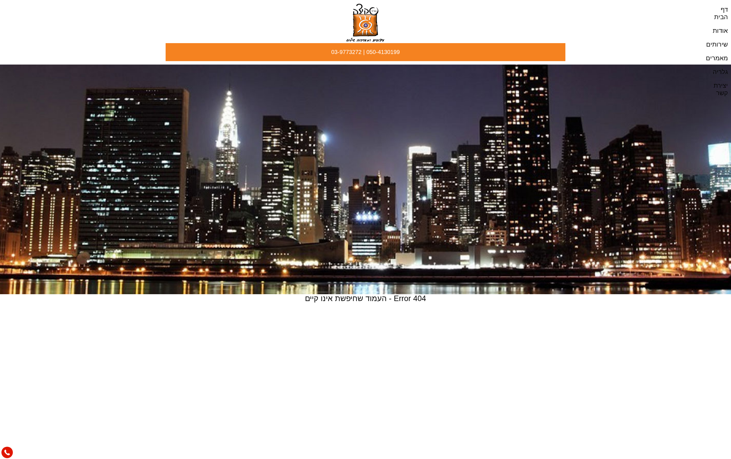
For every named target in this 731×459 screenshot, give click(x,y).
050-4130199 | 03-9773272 (365, 52)
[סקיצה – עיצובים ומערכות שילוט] (365, 40)
